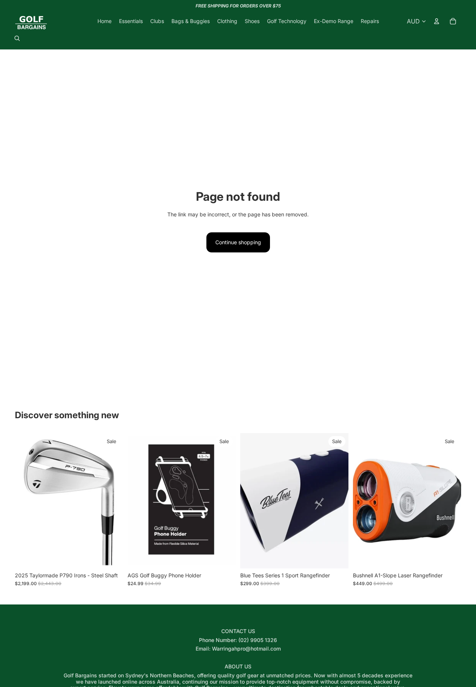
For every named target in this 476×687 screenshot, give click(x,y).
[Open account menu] (436, 21)
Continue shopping (238, 242)
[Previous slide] (26, 501)
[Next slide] (112, 501)
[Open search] (17, 38)
